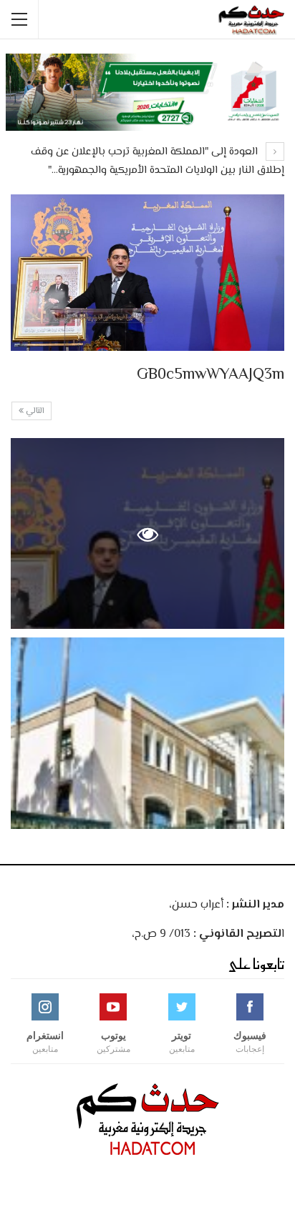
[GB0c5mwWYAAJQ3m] (147, 732)
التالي (34, 411)
